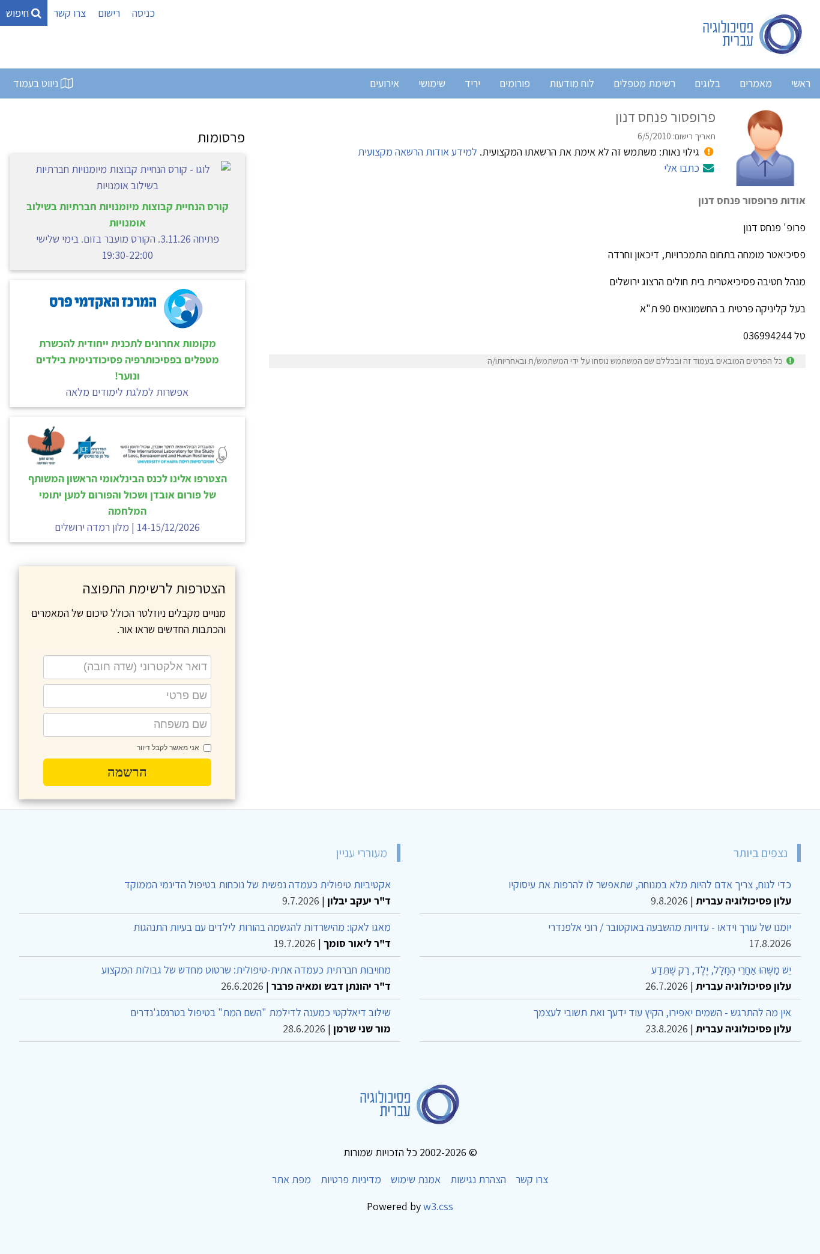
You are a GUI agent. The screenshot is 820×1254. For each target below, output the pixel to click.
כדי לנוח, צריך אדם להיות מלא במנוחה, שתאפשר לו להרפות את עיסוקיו (649, 884)
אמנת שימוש (416, 1179)
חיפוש (18, 13)
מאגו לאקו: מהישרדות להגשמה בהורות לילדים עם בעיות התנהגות (262, 927)
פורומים (514, 83)
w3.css (438, 1206)
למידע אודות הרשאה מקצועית (417, 152)
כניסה (143, 13)
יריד (472, 83)
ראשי (800, 83)
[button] (127, 772)
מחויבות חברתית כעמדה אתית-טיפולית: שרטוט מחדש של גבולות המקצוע (246, 970)
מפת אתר (291, 1179)
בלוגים (707, 83)
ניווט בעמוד (37, 83)
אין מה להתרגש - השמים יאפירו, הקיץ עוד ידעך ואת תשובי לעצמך (662, 1012)
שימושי (431, 83)
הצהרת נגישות (478, 1179)
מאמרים (756, 83)
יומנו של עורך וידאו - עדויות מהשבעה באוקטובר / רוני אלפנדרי (669, 927)
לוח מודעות (571, 83)
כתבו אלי (681, 168)
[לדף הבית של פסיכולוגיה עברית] (753, 34)
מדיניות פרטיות (351, 1179)
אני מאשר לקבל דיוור (168, 748)
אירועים (384, 83)
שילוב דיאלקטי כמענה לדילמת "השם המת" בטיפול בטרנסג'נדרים (260, 1012)
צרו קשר (69, 13)
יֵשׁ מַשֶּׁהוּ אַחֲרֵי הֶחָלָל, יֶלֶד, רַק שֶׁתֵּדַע (721, 970)
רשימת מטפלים (644, 83)
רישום (109, 13)
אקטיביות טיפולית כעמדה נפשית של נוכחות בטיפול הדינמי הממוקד (257, 884)
